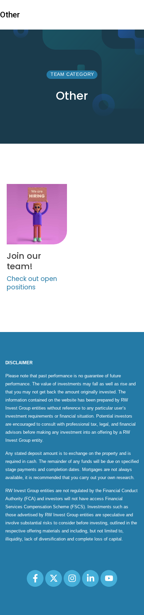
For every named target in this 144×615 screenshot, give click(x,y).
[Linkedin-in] (90, 578)
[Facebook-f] (35, 578)
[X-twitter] (53, 578)
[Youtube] (108, 578)
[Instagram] (72, 578)
